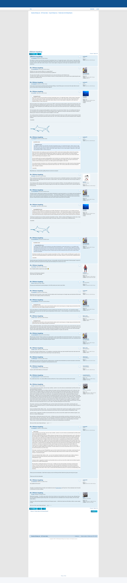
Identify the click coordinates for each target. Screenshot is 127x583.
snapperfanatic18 (86, 375)
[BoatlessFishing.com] (39, 4)
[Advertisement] (63, 32)
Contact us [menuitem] (77, 536)
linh (83, 281)
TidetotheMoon (35, 367)
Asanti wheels (58, 487)
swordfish (85, 96)
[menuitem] (30, 9)
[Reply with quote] (80, 57)
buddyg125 (85, 56)
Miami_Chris (85, 315)
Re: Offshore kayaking (36, 67)
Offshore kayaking (35, 52)
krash (84, 389)
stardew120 (85, 479)
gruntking (85, 272)
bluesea (33, 176)
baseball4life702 (86, 73)
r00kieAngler (85, 356)
